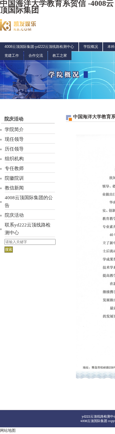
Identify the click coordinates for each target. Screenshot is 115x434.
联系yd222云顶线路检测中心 (28, 228)
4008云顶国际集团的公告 (29, 201)
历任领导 (14, 149)
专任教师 (14, 168)
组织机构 (14, 158)
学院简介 (14, 129)
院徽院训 (14, 178)
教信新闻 (14, 188)
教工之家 (59, 55)
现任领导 (14, 139)
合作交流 (35, 55)
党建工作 (11, 55)
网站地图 (8, 430)
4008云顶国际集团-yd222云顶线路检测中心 (39, 47)
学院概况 (90, 47)
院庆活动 (13, 119)
